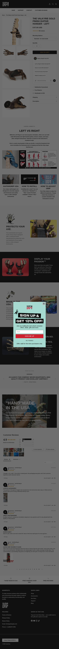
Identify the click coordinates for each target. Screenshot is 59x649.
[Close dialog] (44, 303)
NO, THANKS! (29, 340)
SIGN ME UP (29, 336)
